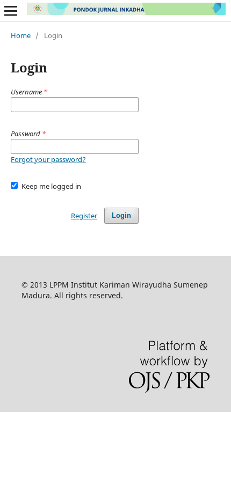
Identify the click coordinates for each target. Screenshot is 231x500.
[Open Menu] (10, 10)
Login (121, 215)
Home (21, 35)
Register (84, 215)
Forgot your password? (48, 159)
